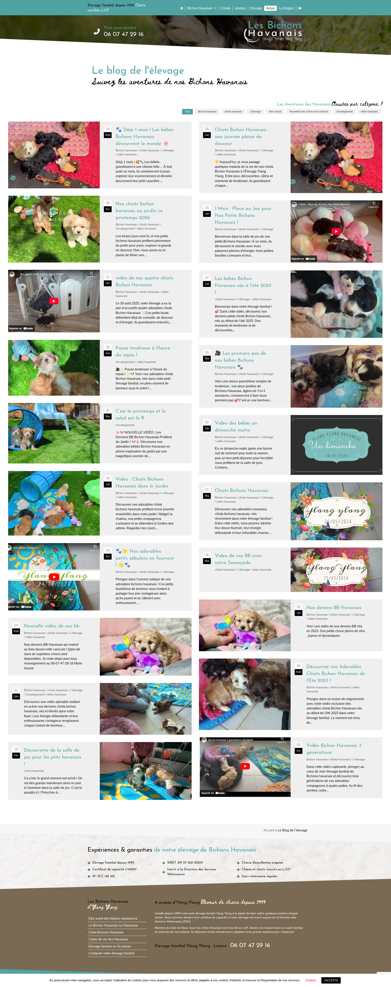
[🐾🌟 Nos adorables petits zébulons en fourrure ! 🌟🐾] (100, 576)
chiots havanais (233, 111)
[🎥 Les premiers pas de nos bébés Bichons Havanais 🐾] (290, 376)
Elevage (256, 8)
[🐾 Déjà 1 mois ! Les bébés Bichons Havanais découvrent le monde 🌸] (100, 155)
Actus (270, 8)
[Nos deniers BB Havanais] (290, 625)
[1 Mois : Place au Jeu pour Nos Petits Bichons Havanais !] (290, 231)
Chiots (226, 8)
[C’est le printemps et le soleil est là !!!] (100, 433)
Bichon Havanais (200, 8)
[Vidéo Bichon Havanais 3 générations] (290, 767)
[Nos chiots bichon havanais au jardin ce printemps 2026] (100, 229)
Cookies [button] (310, 980)
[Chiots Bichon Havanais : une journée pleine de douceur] (290, 157)
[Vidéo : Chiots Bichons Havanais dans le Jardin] (100, 503)
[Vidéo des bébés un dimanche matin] (290, 445)
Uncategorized (344, 111)
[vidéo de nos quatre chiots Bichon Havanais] (100, 301)
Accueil (269, 830)
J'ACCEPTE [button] (331, 980)
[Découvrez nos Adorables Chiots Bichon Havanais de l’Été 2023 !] (290, 694)
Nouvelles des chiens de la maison (309, 111)
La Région (286, 8)
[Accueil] (181, 8)
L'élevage (255, 111)
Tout (187, 111)
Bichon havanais (207, 111)
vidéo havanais (369, 111)
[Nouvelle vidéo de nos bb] (100, 646)
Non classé (275, 111)
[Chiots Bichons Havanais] (290, 511)
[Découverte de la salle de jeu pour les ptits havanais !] (100, 771)
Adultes (240, 8)
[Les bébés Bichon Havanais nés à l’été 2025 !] (290, 304)
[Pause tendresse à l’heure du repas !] (100, 367)
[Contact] (299, 8)
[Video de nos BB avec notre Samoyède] (290, 570)
